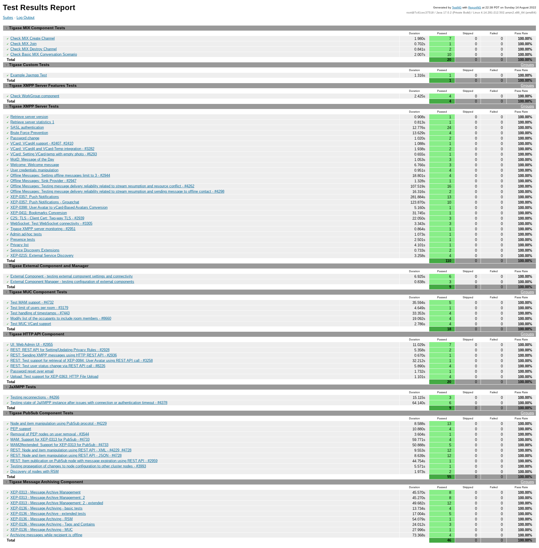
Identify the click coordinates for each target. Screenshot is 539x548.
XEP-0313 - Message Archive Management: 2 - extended (56, 503)
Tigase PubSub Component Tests (270, 413)
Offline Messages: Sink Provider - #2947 (43, 181)
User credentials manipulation (34, 170)
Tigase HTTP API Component (270, 334)
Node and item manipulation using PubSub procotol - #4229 (58, 423)
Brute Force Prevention (29, 133)
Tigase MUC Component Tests (270, 292)
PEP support (20, 429)
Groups (527, 64)
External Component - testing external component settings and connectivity (71, 276)
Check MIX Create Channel (32, 38)
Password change (24, 138)
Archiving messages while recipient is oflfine (46, 535)
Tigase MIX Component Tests (35, 28)
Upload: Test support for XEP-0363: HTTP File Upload (54, 376)
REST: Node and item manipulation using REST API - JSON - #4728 (66, 455)
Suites (8, 17)
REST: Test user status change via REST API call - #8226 (57, 366)
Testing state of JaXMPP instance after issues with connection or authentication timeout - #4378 (88, 403)
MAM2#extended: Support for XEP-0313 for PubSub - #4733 (59, 445)
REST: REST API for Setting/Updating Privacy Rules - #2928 (59, 350)
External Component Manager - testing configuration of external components (72, 281)
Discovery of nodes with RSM (34, 471)
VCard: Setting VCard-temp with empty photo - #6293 (53, 154)
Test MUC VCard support (30, 324)
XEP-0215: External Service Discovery (42, 255)
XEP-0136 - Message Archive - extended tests (48, 513)
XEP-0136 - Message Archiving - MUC (41, 529)
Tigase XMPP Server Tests (270, 106)
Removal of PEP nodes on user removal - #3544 (49, 434)
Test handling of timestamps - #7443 (40, 313)
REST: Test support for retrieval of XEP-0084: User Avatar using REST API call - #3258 (81, 360)
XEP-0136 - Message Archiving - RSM (41, 519)
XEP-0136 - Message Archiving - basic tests (46, 508)
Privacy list (19, 245)
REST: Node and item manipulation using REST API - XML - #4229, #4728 (70, 450)
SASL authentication (27, 127)
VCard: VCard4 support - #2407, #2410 (41, 143)
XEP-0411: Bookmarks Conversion (38, 213)
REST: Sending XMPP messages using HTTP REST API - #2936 (63, 355)
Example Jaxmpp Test (28, 75)
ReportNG (474, 7)
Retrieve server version (29, 117)
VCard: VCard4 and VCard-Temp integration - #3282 (52, 149)
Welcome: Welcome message (34, 165)
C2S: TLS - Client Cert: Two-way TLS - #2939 (47, 218)
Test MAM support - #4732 (32, 302)
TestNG (457, 7)
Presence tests (22, 239)
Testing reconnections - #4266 (34, 397)
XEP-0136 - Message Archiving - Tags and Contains (52, 524)
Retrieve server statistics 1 (32, 122)
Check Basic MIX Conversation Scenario (43, 54)
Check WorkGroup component (34, 96)
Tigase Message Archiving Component (270, 481)
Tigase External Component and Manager (47, 265)
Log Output (26, 17)
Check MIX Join (23, 44)
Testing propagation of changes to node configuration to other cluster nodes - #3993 (78, 466)
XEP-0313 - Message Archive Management (45, 492)
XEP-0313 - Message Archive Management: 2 (47, 497)
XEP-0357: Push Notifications (34, 197)
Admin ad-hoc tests (26, 234)
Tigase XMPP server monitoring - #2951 (43, 229)
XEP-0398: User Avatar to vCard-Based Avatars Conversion (59, 207)
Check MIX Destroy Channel (33, 49)
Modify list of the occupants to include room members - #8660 (60, 318)
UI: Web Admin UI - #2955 (31, 344)
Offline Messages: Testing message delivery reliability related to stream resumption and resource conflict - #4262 (102, 186)
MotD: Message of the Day (32, 159)
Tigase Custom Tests (270, 64)
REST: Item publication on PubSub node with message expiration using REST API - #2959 (83, 461)
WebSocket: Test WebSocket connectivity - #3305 (51, 223)
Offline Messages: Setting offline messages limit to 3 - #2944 (60, 175)
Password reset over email (32, 371)
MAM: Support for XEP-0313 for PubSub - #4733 (50, 439)
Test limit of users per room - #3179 (39, 308)
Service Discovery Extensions (35, 250)
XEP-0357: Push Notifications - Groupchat (44, 202)
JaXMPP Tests (21, 387)
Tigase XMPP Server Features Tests (270, 85)
